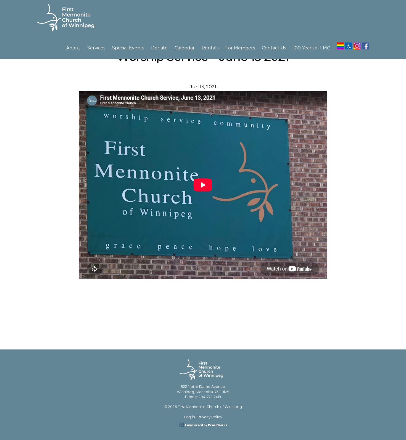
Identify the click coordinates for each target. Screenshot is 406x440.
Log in (189, 417)
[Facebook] (365, 43)
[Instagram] (357, 43)
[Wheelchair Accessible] (348, 43)
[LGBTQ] (340, 43)
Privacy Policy (209, 417)
